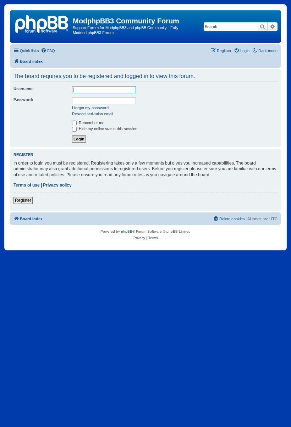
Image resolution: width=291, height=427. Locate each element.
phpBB (126, 231)
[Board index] (42, 23)
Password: (23, 100)
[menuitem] (48, 50)
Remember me (91, 123)
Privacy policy (57, 185)
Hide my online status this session (107, 129)
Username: (23, 89)
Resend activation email (92, 114)
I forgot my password (90, 108)
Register (23, 200)
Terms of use (26, 185)
